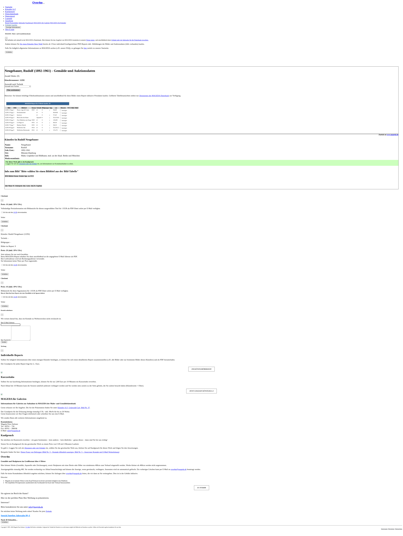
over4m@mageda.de (178, 469)
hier (85, 48)
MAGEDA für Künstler (58, 23)
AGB (15, 212)
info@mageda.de (13, 431)
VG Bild (28, 527)
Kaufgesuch (10, 11)
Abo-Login (9, 29)
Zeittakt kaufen (11, 25)
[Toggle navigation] (44, 3)
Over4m (37, 2)
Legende (8, 18)
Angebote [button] (9, 21)
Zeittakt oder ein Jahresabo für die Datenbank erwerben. (130, 40)
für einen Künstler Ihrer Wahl (31, 44)
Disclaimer (391, 529)
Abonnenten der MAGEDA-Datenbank (154, 96)
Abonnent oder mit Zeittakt (28, 164)
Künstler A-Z (10, 9)
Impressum (384, 529)
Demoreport (10, 16)
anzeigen (64, 110)
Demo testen (90, 40)
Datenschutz (398, 529)
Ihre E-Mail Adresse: (8, 322)
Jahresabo (22, 23)
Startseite (8, 7)
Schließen (9, 52)
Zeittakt (49, 511)
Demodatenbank (11, 14)
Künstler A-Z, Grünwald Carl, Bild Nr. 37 (74, 408)
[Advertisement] (201, 60)
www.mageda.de (392, 135)
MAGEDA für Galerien (42, 23)
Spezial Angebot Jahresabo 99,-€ (15, 515)
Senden (4, 342)
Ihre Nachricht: (6, 340)
